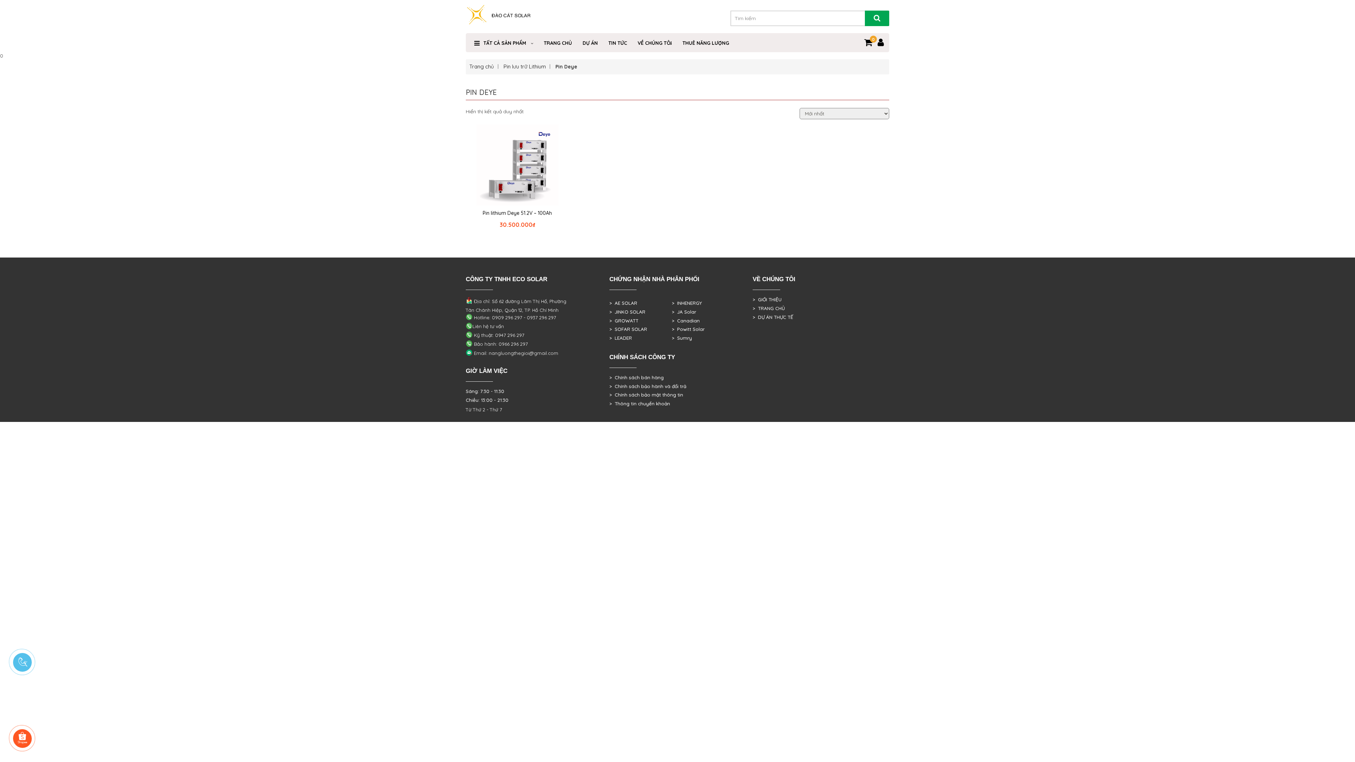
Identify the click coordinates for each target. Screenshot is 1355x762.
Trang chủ (481, 66)
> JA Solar (684, 312)
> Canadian (686, 320)
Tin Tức (617, 43)
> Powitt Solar (688, 329)
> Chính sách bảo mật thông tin (646, 395)
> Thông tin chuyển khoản (639, 403)
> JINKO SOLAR (627, 312)
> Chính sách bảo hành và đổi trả (647, 386)
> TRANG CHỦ (769, 308)
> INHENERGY (687, 303)
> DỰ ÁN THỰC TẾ (773, 317)
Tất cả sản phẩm (504, 43)
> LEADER (620, 338)
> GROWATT (623, 320)
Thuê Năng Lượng (705, 43)
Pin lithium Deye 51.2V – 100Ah (517, 213)
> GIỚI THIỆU (767, 299)
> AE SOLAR (623, 303)
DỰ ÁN (590, 43)
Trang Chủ (558, 43)
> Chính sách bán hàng (636, 377)
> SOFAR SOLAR (628, 329)
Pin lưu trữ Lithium (525, 66)
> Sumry (682, 338)
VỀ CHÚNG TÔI (655, 43)
